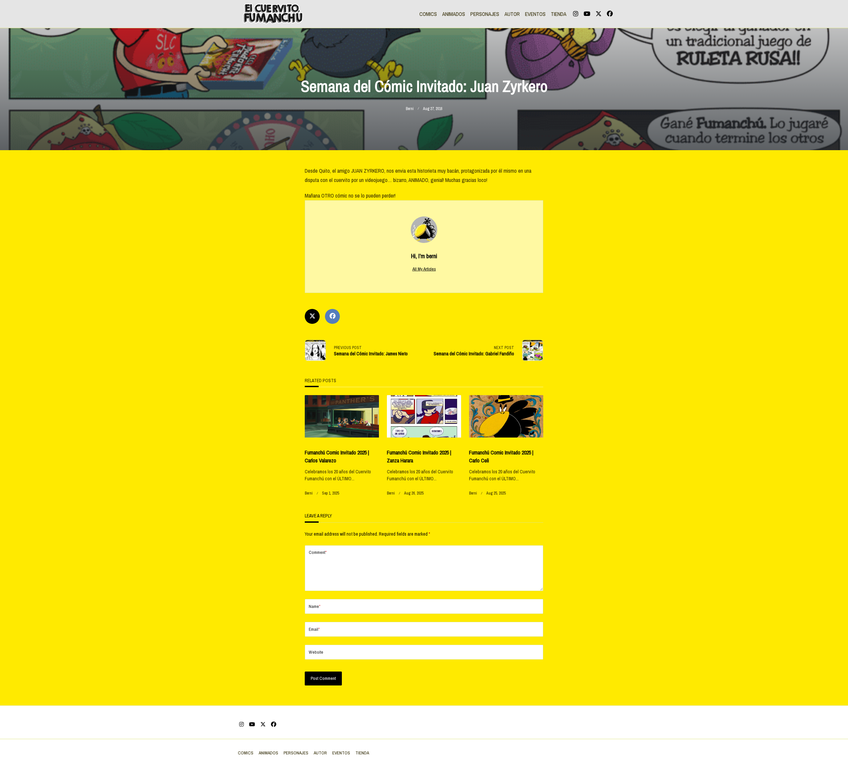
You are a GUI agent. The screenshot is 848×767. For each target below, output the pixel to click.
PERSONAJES (484, 14)
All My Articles (424, 269)
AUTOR (512, 14)
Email (314, 629)
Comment (318, 552)
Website (316, 652)
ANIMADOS (453, 14)
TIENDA (558, 14)
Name (314, 606)
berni (410, 108)
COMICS (428, 14)
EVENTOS (535, 14)
